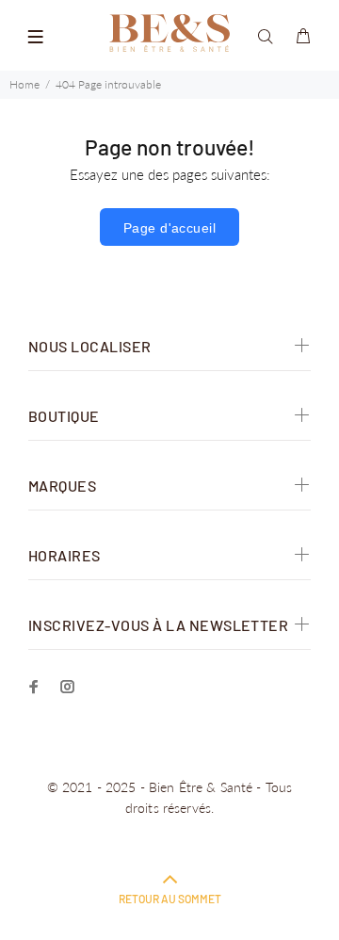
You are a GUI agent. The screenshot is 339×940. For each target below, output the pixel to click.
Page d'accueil (169, 227)
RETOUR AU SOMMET (170, 898)
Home (24, 84)
